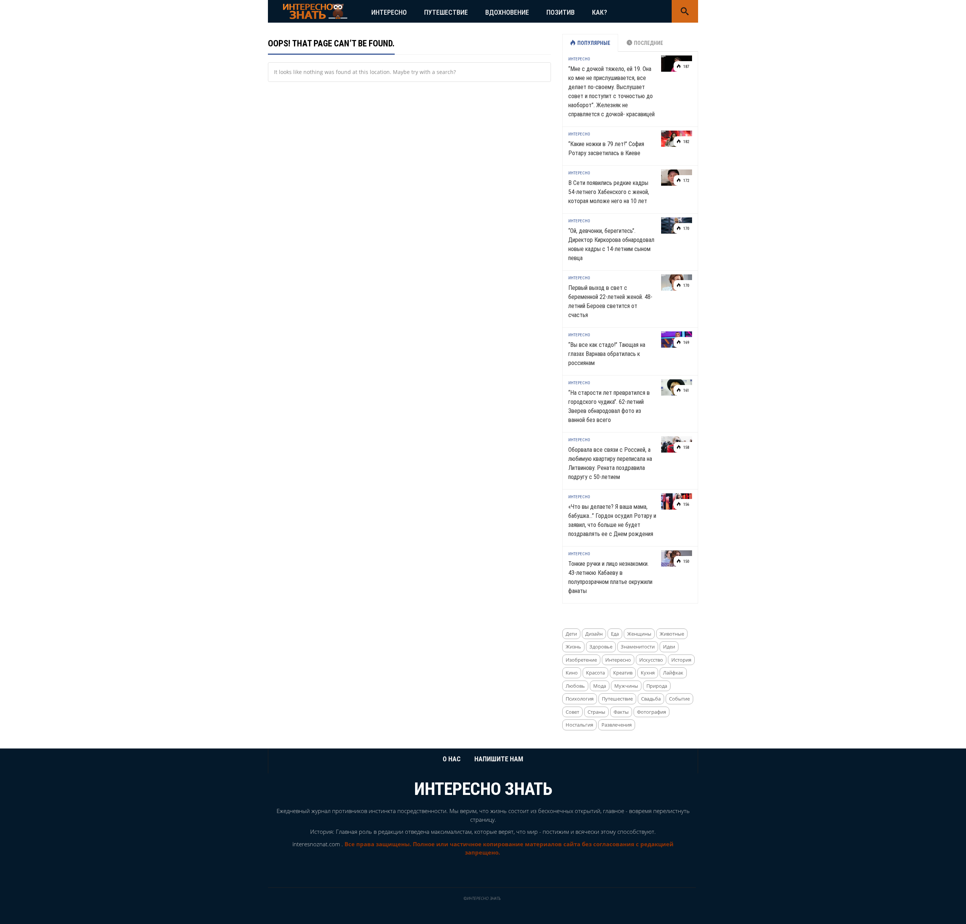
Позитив (560, 12)
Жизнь (573, 646)
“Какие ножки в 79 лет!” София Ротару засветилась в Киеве (606, 148)
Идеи (669, 646)
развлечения (616, 724)
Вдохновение (507, 12)
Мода (599, 685)
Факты (621, 711)
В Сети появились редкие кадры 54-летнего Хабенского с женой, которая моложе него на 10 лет (608, 192)
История (681, 659)
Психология (580, 698)
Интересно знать (483, 789)
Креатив (622, 672)
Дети (571, 633)
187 (685, 66)
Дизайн (594, 633)
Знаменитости (638, 646)
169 (685, 342)
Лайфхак (673, 672)
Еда (615, 633)
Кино (572, 672)
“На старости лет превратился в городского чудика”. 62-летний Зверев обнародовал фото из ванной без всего (609, 406)
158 (685, 447)
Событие (679, 698)
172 (685, 180)
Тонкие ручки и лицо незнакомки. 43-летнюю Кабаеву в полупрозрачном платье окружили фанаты (610, 577)
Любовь (575, 685)
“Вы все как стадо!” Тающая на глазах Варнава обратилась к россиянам (606, 354)
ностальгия (579, 724)
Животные (672, 633)
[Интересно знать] (315, 10)
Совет (572, 711)
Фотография (651, 711)
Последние (648, 43)
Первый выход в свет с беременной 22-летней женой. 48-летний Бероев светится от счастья (610, 301)
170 (685, 228)
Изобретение (581, 659)
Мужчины (626, 685)
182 (685, 141)
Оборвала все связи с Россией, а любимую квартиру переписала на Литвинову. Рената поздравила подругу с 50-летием (610, 463)
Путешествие (446, 12)
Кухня (648, 672)
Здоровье (600, 646)
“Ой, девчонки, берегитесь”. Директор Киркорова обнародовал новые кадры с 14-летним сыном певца (611, 244)
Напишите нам (498, 759)
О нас (452, 759)
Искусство (651, 659)
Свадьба (651, 698)
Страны (596, 711)
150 (685, 561)
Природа (656, 685)
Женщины (639, 633)
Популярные (593, 43)
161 (685, 390)
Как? (599, 12)
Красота (595, 672)
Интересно (389, 12)
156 (685, 504)
